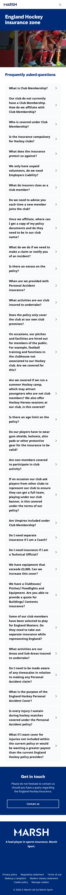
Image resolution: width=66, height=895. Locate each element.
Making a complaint (15, 878)
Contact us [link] (33, 804)
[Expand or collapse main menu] (60, 4)
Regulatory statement (32, 874)
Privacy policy (10, 874)
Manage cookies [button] (40, 882)
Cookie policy (21, 882)
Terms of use (55, 874)
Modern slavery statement (44, 878)
